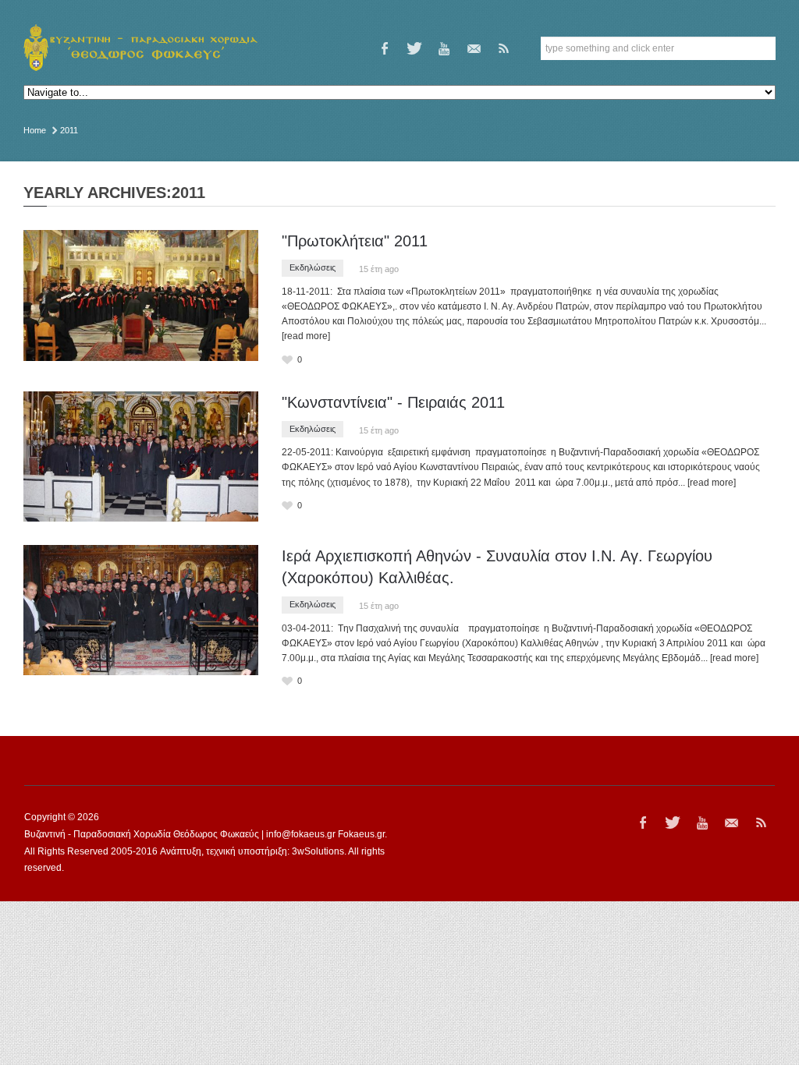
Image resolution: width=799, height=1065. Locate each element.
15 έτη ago (379, 269)
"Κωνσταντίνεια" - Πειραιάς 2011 (393, 402)
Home (34, 130)
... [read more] (707, 482)
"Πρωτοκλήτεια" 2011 (355, 240)
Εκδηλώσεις (312, 267)
